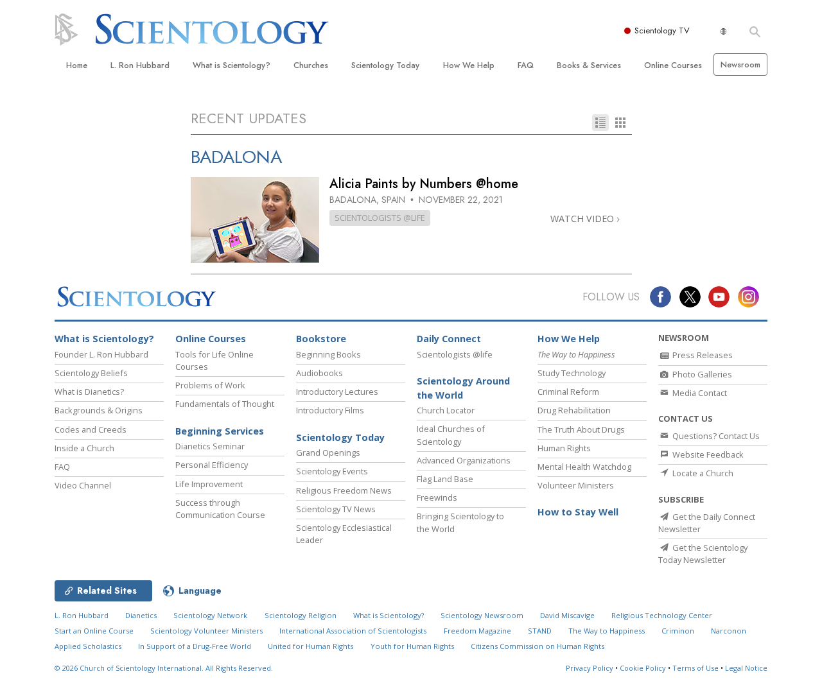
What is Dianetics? (89, 391)
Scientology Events (332, 471)
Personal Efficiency (211, 464)
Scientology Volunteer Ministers (206, 630)
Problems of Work (210, 385)
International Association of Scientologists (352, 630)
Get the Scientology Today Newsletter (703, 553)
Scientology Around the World (463, 388)
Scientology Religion (301, 615)
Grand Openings (328, 452)
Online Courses (673, 65)
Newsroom (740, 64)
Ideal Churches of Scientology (451, 435)
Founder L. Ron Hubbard (101, 354)
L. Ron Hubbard (140, 65)
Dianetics (141, 615)
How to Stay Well (578, 512)
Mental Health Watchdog (584, 466)
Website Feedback (707, 454)
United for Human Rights (310, 646)
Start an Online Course (94, 630)
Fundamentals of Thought (224, 404)
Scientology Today (385, 65)
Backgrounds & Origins (99, 410)
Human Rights (564, 448)
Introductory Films (330, 410)
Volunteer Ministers (576, 485)
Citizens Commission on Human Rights (537, 646)
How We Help (468, 65)
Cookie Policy (643, 668)
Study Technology (572, 373)
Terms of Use (695, 668)
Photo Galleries (701, 374)
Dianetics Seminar (210, 446)
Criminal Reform (568, 391)
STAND (540, 630)
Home (76, 65)
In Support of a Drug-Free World (194, 646)
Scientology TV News (336, 509)
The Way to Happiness (606, 630)
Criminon (677, 630)
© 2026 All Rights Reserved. (164, 668)
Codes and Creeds (91, 429)
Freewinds (437, 497)
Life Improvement (209, 484)
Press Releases (701, 355)
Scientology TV (662, 30)
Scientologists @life (455, 354)
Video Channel (83, 485)
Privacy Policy (589, 668)
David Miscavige (567, 615)
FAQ (526, 65)
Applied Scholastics (88, 646)
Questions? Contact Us (715, 436)
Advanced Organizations (464, 460)
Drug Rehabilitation (574, 410)
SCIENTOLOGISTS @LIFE (380, 217)
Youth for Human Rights (412, 646)
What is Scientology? (231, 65)
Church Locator (446, 410)
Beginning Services (219, 431)
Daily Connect (449, 338)
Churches (310, 65)
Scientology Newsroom (482, 615)
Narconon (728, 630)
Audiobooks (319, 373)
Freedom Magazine (477, 630)
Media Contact (698, 393)
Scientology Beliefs (91, 373)
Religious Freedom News (344, 490)
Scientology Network (210, 615)
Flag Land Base (445, 479)
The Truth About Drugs (581, 429)
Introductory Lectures (337, 391)
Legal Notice (746, 668)
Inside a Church (84, 448)
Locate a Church (701, 473)
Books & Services (589, 65)
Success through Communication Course (220, 509)
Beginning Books (328, 354)
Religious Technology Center (661, 615)
